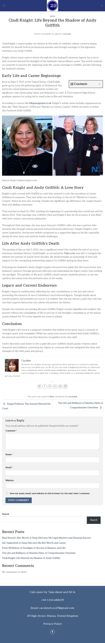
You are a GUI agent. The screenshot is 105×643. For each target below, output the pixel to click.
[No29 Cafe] (52, 5)
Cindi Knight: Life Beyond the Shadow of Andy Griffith (31, 558)
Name (9, 454)
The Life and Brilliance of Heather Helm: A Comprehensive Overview (38, 553)
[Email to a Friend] (55, 386)
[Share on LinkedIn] (65, 386)
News (52, 16)
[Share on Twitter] (50, 386)
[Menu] (4, 5)
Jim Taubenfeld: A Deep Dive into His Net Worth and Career (34, 543)
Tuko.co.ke (69, 253)
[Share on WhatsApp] (39, 386)
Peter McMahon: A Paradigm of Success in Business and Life (34, 548)
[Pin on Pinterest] (60, 386)
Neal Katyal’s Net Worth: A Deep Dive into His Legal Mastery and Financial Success (46, 538)
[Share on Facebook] (44, 386)
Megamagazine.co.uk (40, 103)
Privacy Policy (52, 624)
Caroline (66, 34)
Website (9, 480)
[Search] (102, 5)
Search (5, 514)
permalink (72, 397)
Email (9, 467)
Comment (11, 430)
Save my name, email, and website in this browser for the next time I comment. (50, 493)
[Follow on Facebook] (52, 632)
